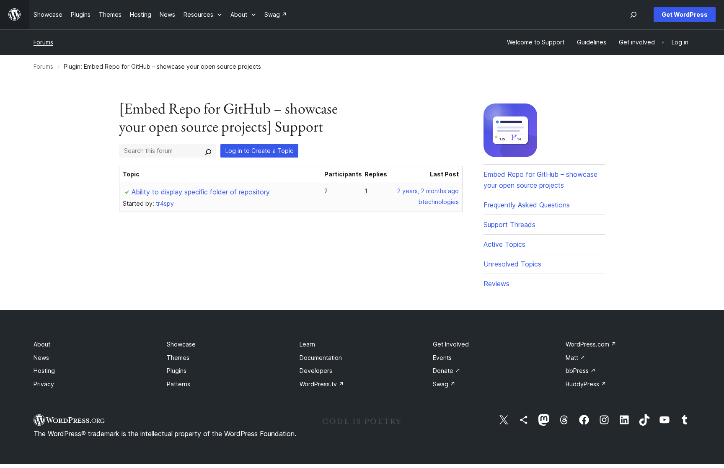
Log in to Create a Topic (259, 150)
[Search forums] (208, 151)
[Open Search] (633, 14)
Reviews (496, 283)
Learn (307, 344)
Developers (316, 370)
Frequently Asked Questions (527, 205)
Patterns (178, 384)
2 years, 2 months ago (428, 190)
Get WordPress (685, 14)
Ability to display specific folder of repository (201, 192)
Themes (178, 357)
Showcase (181, 344)
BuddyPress (586, 384)
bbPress (581, 370)
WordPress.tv (322, 384)
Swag (444, 384)
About (42, 344)
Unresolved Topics (512, 264)
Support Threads (509, 224)
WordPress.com (591, 344)
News (41, 357)
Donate (446, 370)
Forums (43, 42)
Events (442, 357)
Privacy (44, 384)
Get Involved (451, 344)
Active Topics (504, 244)
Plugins (176, 370)
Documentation (321, 357)
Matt (575, 357)
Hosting (44, 370)
